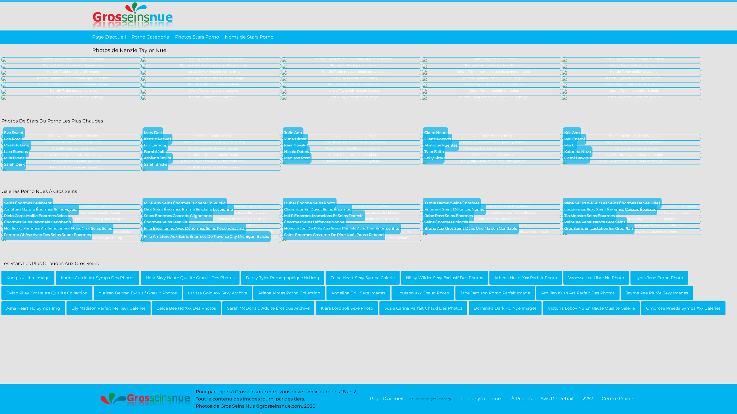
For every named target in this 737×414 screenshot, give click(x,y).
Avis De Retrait (557, 398)
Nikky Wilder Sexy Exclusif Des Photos (444, 277)
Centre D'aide (617, 398)
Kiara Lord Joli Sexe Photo (347, 308)
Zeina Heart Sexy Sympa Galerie (362, 277)
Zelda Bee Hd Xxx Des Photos (186, 308)
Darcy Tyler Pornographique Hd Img (282, 277)
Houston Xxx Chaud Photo (422, 293)
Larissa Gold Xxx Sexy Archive (217, 293)
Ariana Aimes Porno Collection (289, 293)
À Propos (521, 398)
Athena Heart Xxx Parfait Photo (525, 277)
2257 (588, 398)
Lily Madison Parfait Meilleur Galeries (108, 308)
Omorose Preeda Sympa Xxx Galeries (683, 308)
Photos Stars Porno (197, 37)
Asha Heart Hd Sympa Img (33, 308)
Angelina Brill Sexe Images (358, 293)
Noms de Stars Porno (249, 37)
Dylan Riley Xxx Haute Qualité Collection (47, 293)
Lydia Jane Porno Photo (659, 277)
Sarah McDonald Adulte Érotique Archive (268, 308)
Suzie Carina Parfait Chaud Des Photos (423, 308)
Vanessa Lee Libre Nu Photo (596, 277)
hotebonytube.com (480, 398)
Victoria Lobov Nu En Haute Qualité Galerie (591, 308)
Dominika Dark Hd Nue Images (505, 308)
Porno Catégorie (150, 37)
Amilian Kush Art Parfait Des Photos (578, 293)
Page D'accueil (109, 37)
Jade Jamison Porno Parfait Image (495, 293)
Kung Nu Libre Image (28, 277)
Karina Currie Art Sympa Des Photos (97, 277)
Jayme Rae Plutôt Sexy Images (657, 293)
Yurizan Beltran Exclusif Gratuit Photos (138, 293)
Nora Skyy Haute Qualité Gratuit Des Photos (190, 277)
